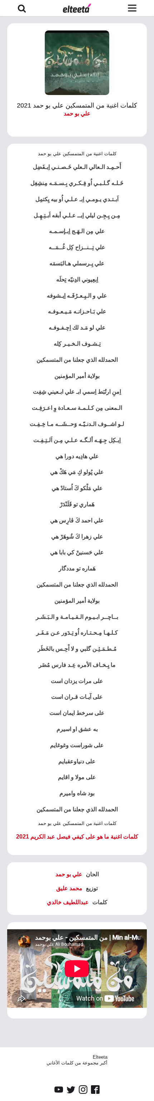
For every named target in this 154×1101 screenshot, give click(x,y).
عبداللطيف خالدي (68, 902)
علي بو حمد (77, 113)
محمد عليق (69, 888)
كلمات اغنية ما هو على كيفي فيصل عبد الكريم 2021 (77, 837)
